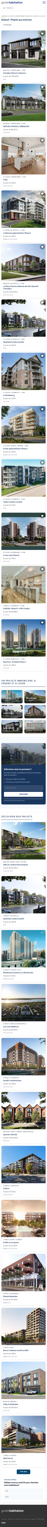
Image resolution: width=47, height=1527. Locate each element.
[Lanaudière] (12, 726)
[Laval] (35, 711)
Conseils (25, 1519)
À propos (18, 1519)
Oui (7, 1491)
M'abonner (23, 794)
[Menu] (44, 2)
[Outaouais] (35, 726)
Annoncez (11, 1519)
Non (7, 1497)
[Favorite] (42, 33)
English (3, 1523)
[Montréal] (12, 696)
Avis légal (32, 1519)
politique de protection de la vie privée (14, 800)
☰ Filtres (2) (7, 25)
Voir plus (23, 1472)
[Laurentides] (12, 711)
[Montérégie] (35, 696)
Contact (4, 1519)
